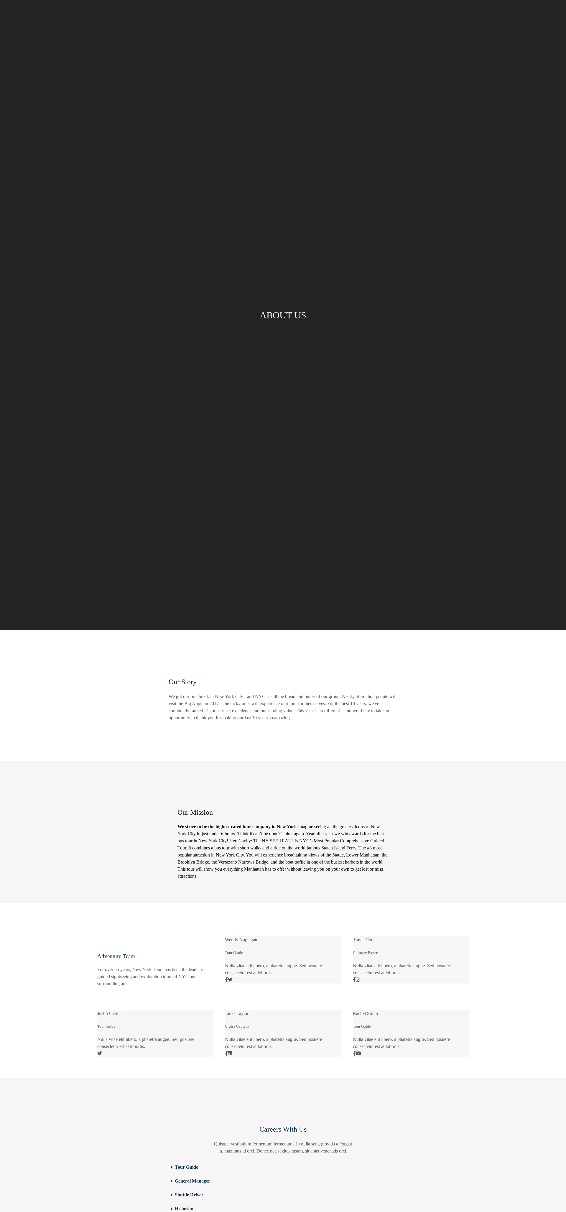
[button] (6, 748)
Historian (184, 1208)
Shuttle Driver (189, 1194)
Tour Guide (186, 1167)
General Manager (192, 1180)
